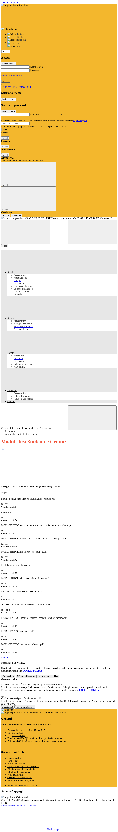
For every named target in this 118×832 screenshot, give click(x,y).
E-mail (33, 114)
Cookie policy (14, 758)
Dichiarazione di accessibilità (21, 769)
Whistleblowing (15, 774)
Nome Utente (36, 67)
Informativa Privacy (17, 763)
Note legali (12, 761)
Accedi (5, 51)
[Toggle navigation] (25, 232)
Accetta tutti (48, 676)
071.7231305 (18, 732)
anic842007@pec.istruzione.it (40, 741)
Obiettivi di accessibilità (18, 772)
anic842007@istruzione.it (39, 738)
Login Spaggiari (80, 120)
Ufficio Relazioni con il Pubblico (23, 766)
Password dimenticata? (12, 75)
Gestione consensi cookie (19, 777)
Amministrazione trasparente (21, 780)
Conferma (16, 215)
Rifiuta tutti (26, 676)
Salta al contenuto (9, 2)
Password (35, 70)
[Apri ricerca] (92, 232)
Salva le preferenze (25, 707)
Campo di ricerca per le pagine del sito (19, 428)
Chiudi (5, 138)
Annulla (5, 215)
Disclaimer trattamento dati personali (19, 805)
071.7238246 (18, 735)
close (4, 246)
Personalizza (8, 676)
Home (10, 431)
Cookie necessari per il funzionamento (20, 698)
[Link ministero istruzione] (14, 5)
